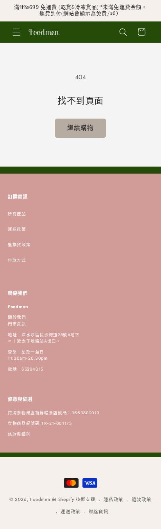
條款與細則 (19, 434)
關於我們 (17, 317)
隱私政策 (113, 500)
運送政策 (17, 229)
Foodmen (40, 500)
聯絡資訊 (99, 512)
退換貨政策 (19, 244)
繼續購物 (80, 127)
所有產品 (17, 214)
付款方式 (17, 260)
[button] (16, 32)
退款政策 (142, 500)
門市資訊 (17, 324)
